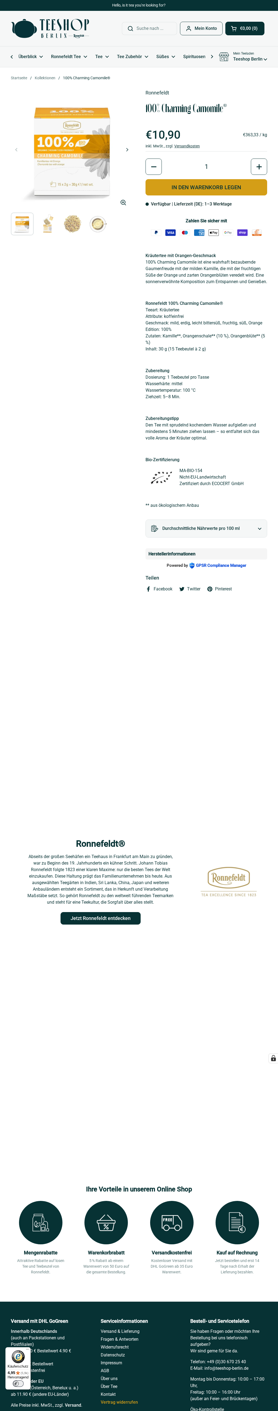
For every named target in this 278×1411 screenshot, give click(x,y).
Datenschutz (113, 1355)
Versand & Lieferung (120, 1331)
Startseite (19, 78)
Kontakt (108, 1394)
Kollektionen (45, 78)
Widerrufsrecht (115, 1347)
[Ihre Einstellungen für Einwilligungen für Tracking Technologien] (273, 1058)
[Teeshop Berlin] (50, 28)
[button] (244, 28)
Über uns (109, 1378)
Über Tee (109, 1386)
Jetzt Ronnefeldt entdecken (101, 918)
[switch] (18, 1383)
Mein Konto (206, 28)
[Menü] (27, 1350)
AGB (105, 1370)
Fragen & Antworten (119, 1339)
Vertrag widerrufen (119, 1402)
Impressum (111, 1362)
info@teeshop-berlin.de (226, 1368)
